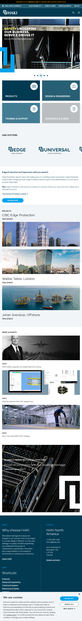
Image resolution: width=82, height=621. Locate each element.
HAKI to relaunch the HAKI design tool (17, 401)
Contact (5, 592)
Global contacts (53, 560)
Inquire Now (12, 200)
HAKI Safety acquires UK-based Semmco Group (21, 367)
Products (6, 579)
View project (7, 219)
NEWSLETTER (33, 2)
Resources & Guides (10, 589)
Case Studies (50, 6)
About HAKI (7, 559)
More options (68, 608)
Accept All (69, 598)
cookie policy (11, 615)
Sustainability (35, 6)
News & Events (65, 6)
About (77, 6)
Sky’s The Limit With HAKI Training (16, 436)
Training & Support (10, 585)
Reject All (69, 604)
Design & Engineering (11, 582)
